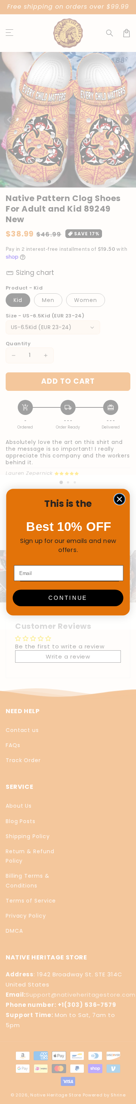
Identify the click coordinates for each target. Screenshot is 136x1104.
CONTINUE (67, 598)
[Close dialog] (119, 499)
